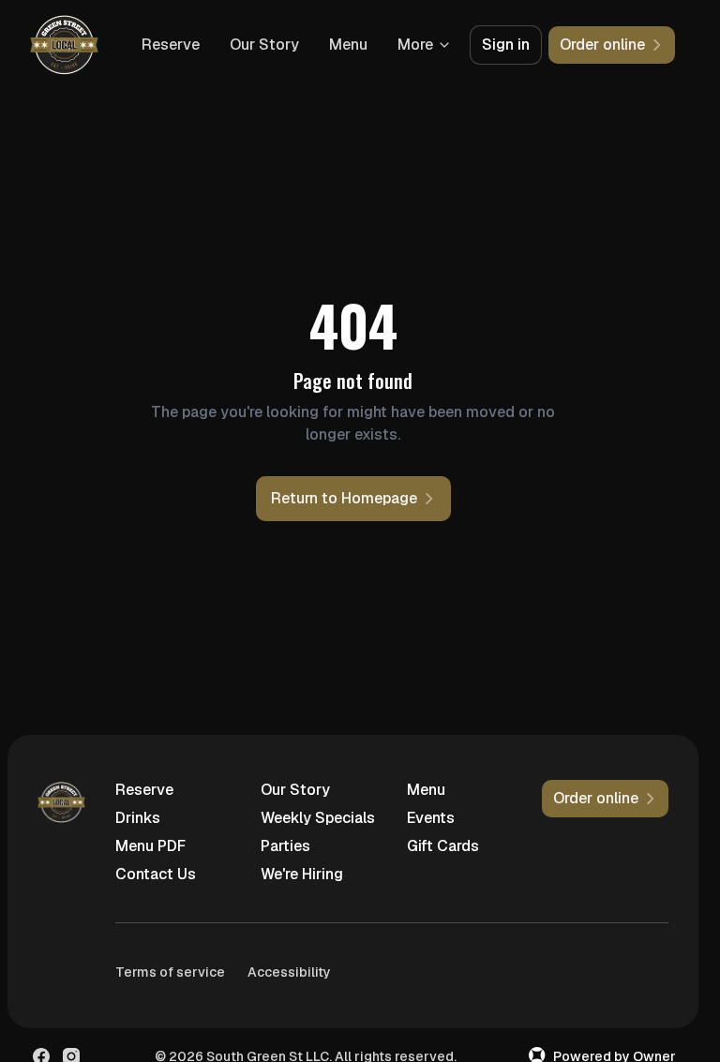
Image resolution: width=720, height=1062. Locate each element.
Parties (285, 846)
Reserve (171, 44)
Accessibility (289, 972)
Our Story (264, 44)
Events (431, 818)
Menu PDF (150, 846)
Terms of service (170, 972)
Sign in (506, 44)
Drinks (137, 818)
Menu (348, 44)
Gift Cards (443, 846)
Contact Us (155, 874)
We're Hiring (302, 874)
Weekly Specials (318, 818)
